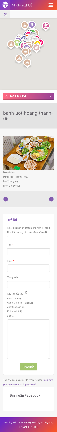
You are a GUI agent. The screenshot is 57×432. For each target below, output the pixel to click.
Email (10, 261)
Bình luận (29, 302)
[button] (32, 25)
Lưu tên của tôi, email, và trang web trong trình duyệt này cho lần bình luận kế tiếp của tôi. (16, 304)
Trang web (12, 277)
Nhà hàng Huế (10, 422)
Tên (10, 244)
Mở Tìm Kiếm (18, 96)
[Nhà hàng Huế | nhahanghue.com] (21, 5)
